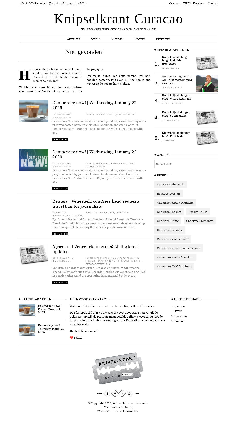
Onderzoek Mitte (168, 221)
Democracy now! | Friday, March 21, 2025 (50, 309)
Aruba (111, 261)
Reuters (109, 212)
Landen (139, 39)
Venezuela (122, 212)
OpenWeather (131, 411)
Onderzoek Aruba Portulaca (175, 257)
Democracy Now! (105, 114)
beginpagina (95, 69)
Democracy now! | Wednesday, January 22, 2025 (95, 105)
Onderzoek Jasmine (170, 230)
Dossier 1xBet (198, 212)
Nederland (122, 261)
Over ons (175, 3)
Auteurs (73, 39)
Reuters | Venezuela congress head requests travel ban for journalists (96, 203)
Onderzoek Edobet (169, 212)
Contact (213, 3)
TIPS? (187, 3)
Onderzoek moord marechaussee (179, 248)
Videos (90, 114)
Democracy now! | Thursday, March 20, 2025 (51, 328)
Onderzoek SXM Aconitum (174, 266)
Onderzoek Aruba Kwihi (172, 239)
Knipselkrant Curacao (118, 18)
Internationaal (126, 114)
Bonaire (101, 261)
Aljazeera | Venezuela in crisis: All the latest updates (95, 249)
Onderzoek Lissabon (199, 221)
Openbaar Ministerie (170, 184)
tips (132, 79)
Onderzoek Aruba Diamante (175, 202)
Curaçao (120, 257)
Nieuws (116, 39)
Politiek (91, 257)
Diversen (163, 39)
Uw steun (199, 3)
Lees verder (60, 139)
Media (95, 39)
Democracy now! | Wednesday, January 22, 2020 (95, 154)
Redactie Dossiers (169, 193)
